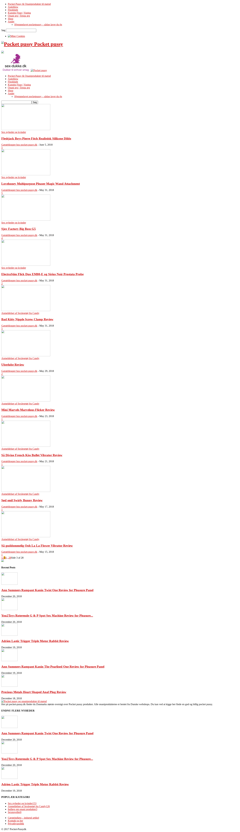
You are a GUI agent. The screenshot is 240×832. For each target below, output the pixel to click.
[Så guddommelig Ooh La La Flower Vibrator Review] (25, 536)
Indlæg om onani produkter (22, 809)
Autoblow (13, 7)
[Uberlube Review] (25, 355)
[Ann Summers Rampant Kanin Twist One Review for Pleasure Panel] (9, 583)
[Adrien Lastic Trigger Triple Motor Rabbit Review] (9, 634)
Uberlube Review (12, 364)
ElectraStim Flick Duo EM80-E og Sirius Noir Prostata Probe (42, 274)
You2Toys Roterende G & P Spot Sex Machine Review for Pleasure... (47, 615)
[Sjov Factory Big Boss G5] (25, 219)
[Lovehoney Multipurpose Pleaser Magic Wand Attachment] (25, 174)
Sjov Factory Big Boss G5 (18, 229)
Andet (11, 21)
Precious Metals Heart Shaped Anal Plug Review (33, 692)
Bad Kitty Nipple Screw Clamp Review (27, 319)
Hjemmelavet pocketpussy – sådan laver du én (38, 24)
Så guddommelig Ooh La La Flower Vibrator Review (37, 545)
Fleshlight (13, 9)
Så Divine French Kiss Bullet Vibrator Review (31, 455)
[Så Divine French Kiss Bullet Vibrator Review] (25, 445)
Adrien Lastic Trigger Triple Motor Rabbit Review (35, 641)
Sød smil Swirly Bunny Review (22, 500)
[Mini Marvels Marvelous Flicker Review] (25, 400)
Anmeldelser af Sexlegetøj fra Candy (20, 313)
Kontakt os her (15, 820)
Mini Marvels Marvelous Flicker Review (28, 410)
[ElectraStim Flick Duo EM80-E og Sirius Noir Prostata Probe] (25, 264)
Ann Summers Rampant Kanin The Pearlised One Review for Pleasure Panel (52, 666)
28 (9, 557)
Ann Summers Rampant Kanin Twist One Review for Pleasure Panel (47, 590)
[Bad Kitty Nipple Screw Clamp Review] (25, 310)
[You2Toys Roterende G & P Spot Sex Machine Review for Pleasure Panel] (9, 609)
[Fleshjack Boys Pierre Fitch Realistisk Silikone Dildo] (25, 129)
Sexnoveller (14, 812)
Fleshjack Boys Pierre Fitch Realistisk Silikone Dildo (36, 138)
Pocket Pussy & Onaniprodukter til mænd (29, 4)
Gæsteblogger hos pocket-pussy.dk (19, 144)
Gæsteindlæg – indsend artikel (23, 817)
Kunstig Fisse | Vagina (19, 12)
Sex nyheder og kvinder (13, 132)
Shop (10, 18)
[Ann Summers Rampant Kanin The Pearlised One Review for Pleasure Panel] (9, 660)
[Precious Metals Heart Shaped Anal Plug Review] (9, 685)
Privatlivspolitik (16, 823)
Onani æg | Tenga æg (19, 15)
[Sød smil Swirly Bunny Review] (25, 491)
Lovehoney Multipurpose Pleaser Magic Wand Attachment (40, 183)
